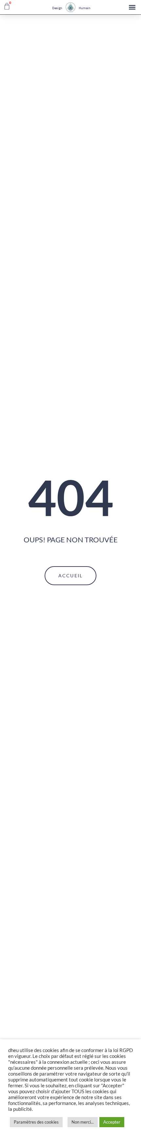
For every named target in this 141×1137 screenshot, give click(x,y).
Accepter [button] (111, 1122)
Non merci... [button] (82, 1122)
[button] (132, 7)
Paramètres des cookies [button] (36, 1122)
